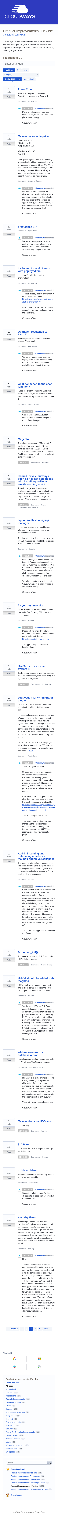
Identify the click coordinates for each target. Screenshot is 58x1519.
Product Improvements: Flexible (25, 1486)
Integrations (10, 1416)
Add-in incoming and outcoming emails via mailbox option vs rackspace (36, 856)
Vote (9, 97)
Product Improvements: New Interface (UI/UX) (29, 1489)
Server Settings (33, 404)
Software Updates (13, 1439)
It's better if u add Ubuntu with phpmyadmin (34, 270)
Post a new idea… (13, 1383)
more (31, 751)
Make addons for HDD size (34, 1121)
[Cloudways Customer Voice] (19, 12)
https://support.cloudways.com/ (35, 639)
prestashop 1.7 (27, 226)
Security (32, 549)
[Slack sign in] (15, 1367)
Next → (47, 1328)
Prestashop (32, 346)
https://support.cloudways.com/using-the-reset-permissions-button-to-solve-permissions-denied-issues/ (38, 807)
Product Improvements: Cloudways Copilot (28, 1483)
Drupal (8, 1406)
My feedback (29, 79)
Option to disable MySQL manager (34, 522)
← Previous (12, 1328)
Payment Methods (13, 1422)
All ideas (9, 1386)
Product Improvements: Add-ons (24, 1473)
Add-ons (31, 879)
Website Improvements (15, 1445)
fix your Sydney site (30, 605)
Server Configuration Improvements (20, 1432)
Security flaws (27, 1217)
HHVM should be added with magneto (36, 980)
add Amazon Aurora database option (30, 1054)
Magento (23, 439)
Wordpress (10, 1452)
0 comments (35, 1157)
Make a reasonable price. (34, 136)
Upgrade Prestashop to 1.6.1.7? (32, 333)
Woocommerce (12, 1449)
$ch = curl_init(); (28, 952)
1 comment (22, 101)
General (31, 620)
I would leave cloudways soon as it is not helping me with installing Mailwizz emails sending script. (35, 480)
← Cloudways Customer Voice (15, 35)
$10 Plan (23, 1144)
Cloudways (16, 1495)
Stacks (8, 1442)
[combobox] (27, 1462)
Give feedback (18, 1469)
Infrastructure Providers (37, 1067)
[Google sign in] (15, 1359)
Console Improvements (15, 1399)
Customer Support (34, 181)
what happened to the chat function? (35, 385)
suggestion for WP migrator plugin (35, 699)
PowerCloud (25, 89)
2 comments (22, 549)
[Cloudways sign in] (39, 1367)
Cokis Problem (27, 1170)
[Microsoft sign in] (39, 1359)
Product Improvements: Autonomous (26, 1476)
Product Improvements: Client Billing (26, 1479)
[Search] (49, 1462)
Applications (32, 101)
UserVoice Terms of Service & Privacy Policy (29, 1512)
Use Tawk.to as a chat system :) (32, 667)
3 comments (35, 463)
